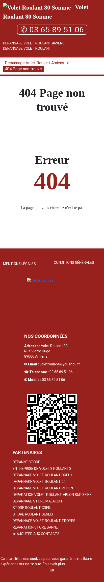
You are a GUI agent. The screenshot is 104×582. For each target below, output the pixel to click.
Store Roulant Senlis (33, 514)
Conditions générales (74, 263)
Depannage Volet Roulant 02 (39, 482)
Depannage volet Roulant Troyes (44, 521)
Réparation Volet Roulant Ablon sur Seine (52, 495)
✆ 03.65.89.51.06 (52, 29)
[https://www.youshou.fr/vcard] (52, 419)
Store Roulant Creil (32, 508)
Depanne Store (26, 462)
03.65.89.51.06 (61, 372)
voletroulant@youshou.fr (60, 364)
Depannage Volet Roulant (27, 48)
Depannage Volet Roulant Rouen (43, 488)
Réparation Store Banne (35, 527)
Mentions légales (19, 264)
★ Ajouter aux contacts (36, 534)
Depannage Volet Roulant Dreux (43, 475)
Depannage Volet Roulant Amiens (34, 43)
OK (52, 570)
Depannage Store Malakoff (38, 501)
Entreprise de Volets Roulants (42, 469)
